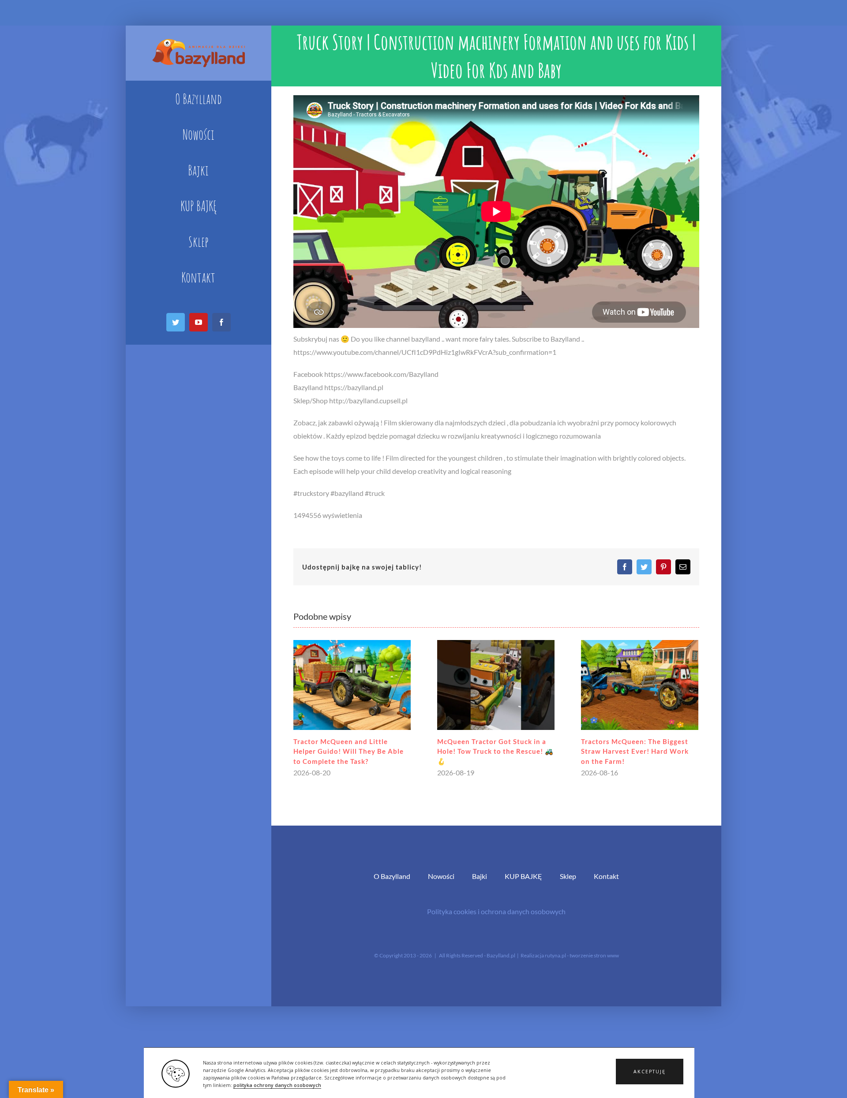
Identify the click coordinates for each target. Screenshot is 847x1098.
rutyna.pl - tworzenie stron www (582, 955)
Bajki (479, 876)
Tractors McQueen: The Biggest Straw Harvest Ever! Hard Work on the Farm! (635, 751)
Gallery (352, 685)
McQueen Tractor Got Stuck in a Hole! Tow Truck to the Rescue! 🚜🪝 (495, 751)
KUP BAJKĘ (523, 876)
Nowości (441, 876)
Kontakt (606, 876)
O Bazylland (392, 876)
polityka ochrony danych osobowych (277, 1085)
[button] (649, 1071)
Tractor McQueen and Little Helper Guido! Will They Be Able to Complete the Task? (348, 751)
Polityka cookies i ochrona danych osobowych (496, 911)
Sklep (568, 876)
